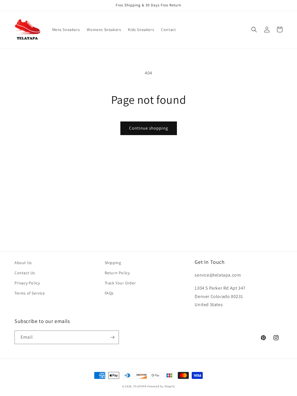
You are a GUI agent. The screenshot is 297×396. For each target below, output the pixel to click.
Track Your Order (120, 283)
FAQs (109, 293)
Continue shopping (148, 128)
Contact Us (25, 272)
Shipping (113, 262)
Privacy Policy (27, 283)
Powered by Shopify (161, 386)
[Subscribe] (112, 337)
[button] (254, 29)
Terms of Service (30, 293)
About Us (23, 262)
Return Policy (117, 272)
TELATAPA (139, 386)
